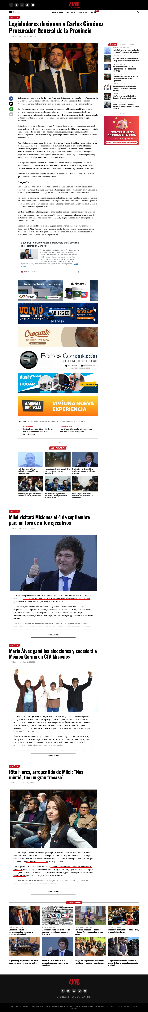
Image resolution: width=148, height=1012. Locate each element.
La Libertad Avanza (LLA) (37, 861)
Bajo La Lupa (71, 12)
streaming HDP (19, 875)
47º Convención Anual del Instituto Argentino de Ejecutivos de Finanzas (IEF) (56, 598)
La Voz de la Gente (58, 12)
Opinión (93, 12)
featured (52, 421)
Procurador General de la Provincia (32, 104)
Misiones (57, 101)
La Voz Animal (82, 12)
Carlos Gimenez (41, 421)
